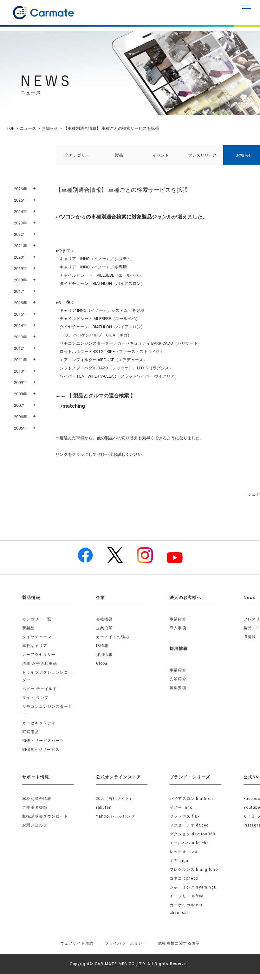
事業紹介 (178, 619)
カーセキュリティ (39, 723)
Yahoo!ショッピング (115, 816)
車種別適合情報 (36, 798)
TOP (10, 128)
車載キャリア (34, 646)
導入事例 (178, 628)
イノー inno (181, 807)
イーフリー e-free (186, 896)
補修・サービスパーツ (43, 740)
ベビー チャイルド (39, 689)
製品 (119, 155)
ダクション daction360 (192, 834)
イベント (161, 155)
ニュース (28, 128)
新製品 (28, 628)
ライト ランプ (35, 697)
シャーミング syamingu (193, 887)
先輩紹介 (178, 679)
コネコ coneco (184, 878)
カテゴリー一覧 (36, 619)
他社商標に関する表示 (179, 943)
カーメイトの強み (113, 637)
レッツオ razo (183, 852)
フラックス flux (185, 816)
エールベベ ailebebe (189, 843)
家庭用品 (30, 732)
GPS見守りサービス (41, 749)
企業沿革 (104, 628)
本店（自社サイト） (115, 798)
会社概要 (104, 619)
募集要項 (178, 688)
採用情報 (104, 654)
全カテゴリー (77, 155)
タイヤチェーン (36, 637)
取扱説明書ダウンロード (45, 816)
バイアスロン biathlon (191, 798)
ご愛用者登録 (34, 807)
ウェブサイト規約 (77, 943)
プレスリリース (202, 155)
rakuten (104, 807)
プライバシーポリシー (126, 943)
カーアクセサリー (39, 654)
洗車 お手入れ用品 (39, 663)
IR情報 (102, 646)
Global (102, 663)
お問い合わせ (34, 825)
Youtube (252, 807)
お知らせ (50, 128)
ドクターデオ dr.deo (189, 825)
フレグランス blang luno (194, 869)
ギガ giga (179, 860)
